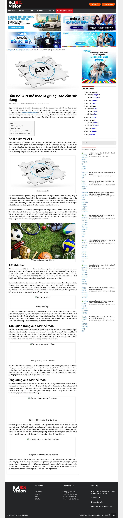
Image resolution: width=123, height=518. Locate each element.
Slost (37, 496)
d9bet (95, 109)
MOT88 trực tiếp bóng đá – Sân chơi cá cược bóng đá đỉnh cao (101, 317)
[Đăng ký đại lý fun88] (34, 22)
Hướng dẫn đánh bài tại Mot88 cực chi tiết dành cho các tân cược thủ (101, 193)
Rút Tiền (40, 11)
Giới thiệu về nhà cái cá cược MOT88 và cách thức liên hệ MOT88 (102, 240)
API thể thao (15, 128)
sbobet (94, 131)
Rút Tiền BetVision (69, 496)
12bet (93, 103)
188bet (95, 122)
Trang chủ (12, 11)
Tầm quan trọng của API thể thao (22, 131)
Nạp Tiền (31, 11)
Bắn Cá (37, 499)
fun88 (93, 117)
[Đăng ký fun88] (99, 66)
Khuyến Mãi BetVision (71, 499)
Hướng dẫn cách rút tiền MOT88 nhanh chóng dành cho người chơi (101, 301)
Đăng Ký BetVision (69, 492)
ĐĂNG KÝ (95, 4)
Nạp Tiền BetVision (70, 494)
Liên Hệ (107, 515)
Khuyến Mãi (50, 11)
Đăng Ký (22, 11)
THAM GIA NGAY (108, 4)
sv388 (92, 134)
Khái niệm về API (17, 126)
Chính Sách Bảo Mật (95, 515)
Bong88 (95, 95)
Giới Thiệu (83, 515)
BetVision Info (14, 103)
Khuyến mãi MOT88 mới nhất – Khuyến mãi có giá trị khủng (101, 288)
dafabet (94, 101)
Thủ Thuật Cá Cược (64, 11)
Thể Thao (38, 492)
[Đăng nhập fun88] (89, 40)
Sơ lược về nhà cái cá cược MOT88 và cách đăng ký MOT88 (101, 215)
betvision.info (23, 515)
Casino (37, 494)
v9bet (93, 128)
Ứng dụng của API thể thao (20, 133)
